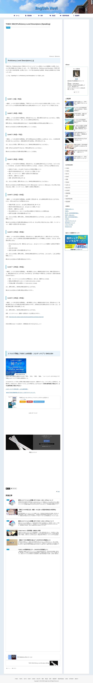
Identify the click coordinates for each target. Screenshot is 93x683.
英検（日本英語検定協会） (71, 217)
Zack (76, 79)
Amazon (23, 401)
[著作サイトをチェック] (74, 92)
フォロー (47, 440)
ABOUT (76, 678)
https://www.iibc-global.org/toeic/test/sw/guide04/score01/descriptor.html (26, 317)
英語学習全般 (61, 678)
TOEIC (8, 488)
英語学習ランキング (70, 222)
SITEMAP (71, 678)
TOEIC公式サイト (69, 209)
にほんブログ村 (69, 224)
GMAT (29, 678)
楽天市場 (30, 401)
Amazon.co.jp (68, 226)
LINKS (66, 678)
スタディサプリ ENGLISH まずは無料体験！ (17, 389)
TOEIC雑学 (14, 488)
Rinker (25, 399)
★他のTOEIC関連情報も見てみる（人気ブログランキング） (21, 392)
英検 (43, 678)
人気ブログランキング (70, 220)
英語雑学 (55, 678)
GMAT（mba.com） (70, 215)
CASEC (67, 218)
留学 (50, 678)
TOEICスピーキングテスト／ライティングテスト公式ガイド (34, 397)
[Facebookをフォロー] (78, 92)
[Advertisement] (33, 87)
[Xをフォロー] (76, 92)
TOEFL (67, 211)
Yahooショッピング (39, 401)
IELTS (25, 678)
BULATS (38, 678)
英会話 (46, 678)
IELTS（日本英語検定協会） (72, 213)
